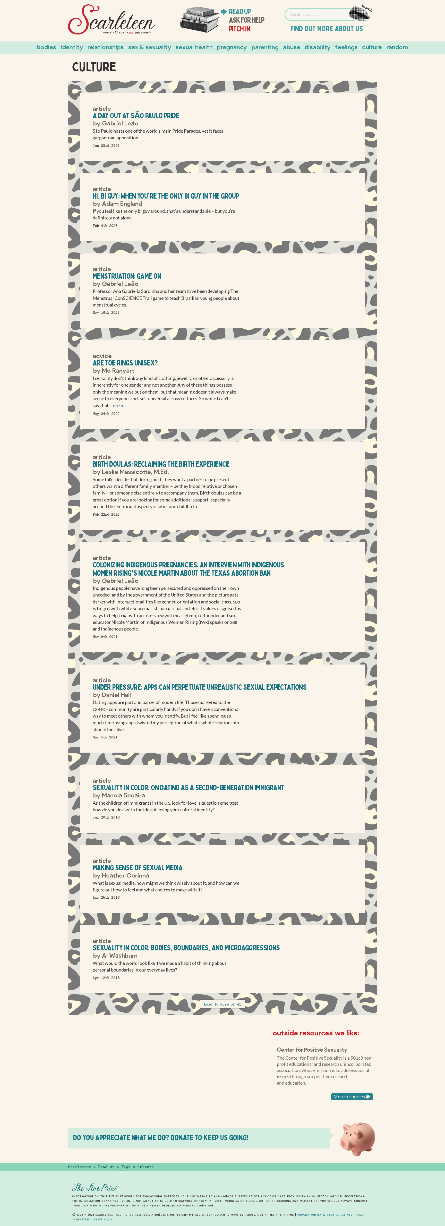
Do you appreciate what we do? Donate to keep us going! (161, 1137)
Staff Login (103, 1219)
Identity (72, 46)
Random (397, 46)
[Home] (112, 19)
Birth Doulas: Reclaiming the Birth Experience (161, 464)
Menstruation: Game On (127, 275)
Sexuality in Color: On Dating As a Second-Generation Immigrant (188, 787)
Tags (126, 1167)
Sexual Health (194, 46)
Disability (318, 46)
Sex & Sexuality (149, 46)
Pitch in (239, 29)
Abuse (291, 46)
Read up (240, 11)
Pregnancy (232, 46)
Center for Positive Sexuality (312, 1049)
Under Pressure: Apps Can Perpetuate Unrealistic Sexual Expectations (199, 687)
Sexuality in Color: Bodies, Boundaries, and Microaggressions (186, 947)
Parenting (265, 46)
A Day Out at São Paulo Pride (136, 115)
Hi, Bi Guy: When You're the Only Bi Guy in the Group (166, 195)
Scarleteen (79, 1167)
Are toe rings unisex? (125, 362)
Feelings (346, 46)
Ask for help (246, 20)
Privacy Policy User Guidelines (324, 1214)
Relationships (106, 46)
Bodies (46, 46)
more (118, 405)
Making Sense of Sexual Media (137, 867)
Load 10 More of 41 (222, 1004)
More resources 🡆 (352, 1096)
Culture (372, 46)
